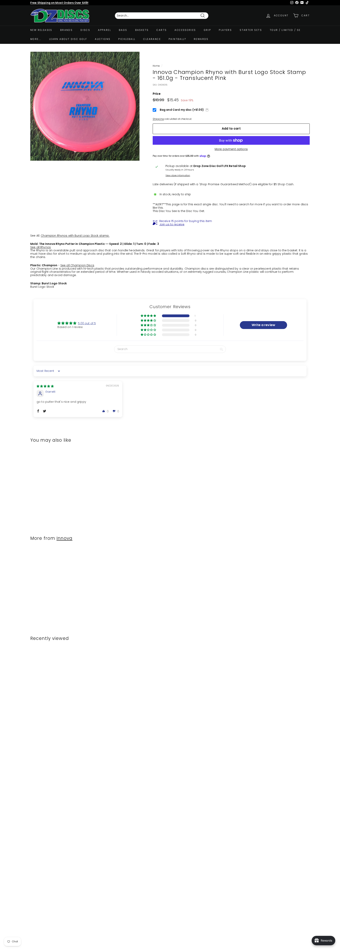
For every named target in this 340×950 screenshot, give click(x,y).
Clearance (152, 39)
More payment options (231, 149)
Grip (207, 30)
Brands (66, 30)
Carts (161, 30)
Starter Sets (251, 30)
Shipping (158, 119)
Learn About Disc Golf (68, 39)
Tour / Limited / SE (285, 30)
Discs (85, 30)
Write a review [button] (263, 325)
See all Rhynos (40, 247)
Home (156, 65)
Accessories (185, 30)
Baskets (142, 30)
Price (157, 94)
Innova (64, 538)
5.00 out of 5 (87, 323)
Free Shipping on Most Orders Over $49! (59, 3)
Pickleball (126, 39)
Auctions (102, 39)
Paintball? (177, 39)
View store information (177, 175)
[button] (149, 315)
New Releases (41, 30)
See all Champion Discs (77, 265)
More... (35, 39)
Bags (123, 30)
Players (225, 30)
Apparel (104, 30)
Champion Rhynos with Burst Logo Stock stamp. (75, 236)
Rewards (201, 39)
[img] (45, 386)
